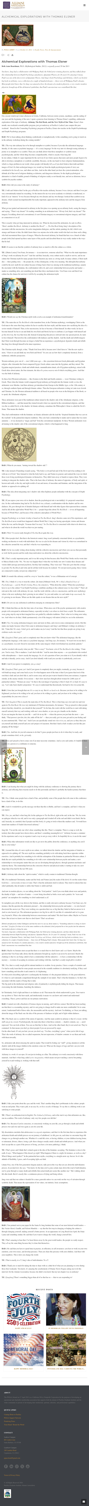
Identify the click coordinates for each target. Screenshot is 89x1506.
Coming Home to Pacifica (12, 1414)
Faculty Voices (39, 50)
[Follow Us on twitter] (22, 1467)
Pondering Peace (9, 1421)
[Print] (13, 54)
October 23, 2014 (26, 50)
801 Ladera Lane (9, 1440)
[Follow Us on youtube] (28, 1467)
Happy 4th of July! (23, 1328)
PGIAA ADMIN (9, 50)
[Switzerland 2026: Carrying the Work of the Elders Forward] (66, 1350)
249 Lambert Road (10, 1450)
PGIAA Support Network (12, 1418)
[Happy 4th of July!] (24, 1309)
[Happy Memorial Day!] (24, 1350)
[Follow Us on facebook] (6, 1467)
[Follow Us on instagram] (17, 1467)
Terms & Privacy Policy (12, 1475)
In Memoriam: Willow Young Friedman (66, 1328)
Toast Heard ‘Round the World (14, 1425)
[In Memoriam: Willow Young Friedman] (66, 1309)
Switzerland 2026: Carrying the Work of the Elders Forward (66, 1369)
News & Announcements (53, 50)
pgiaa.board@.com (12, 1458)
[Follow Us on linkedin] (11, 1467)
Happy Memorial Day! (23, 1369)
